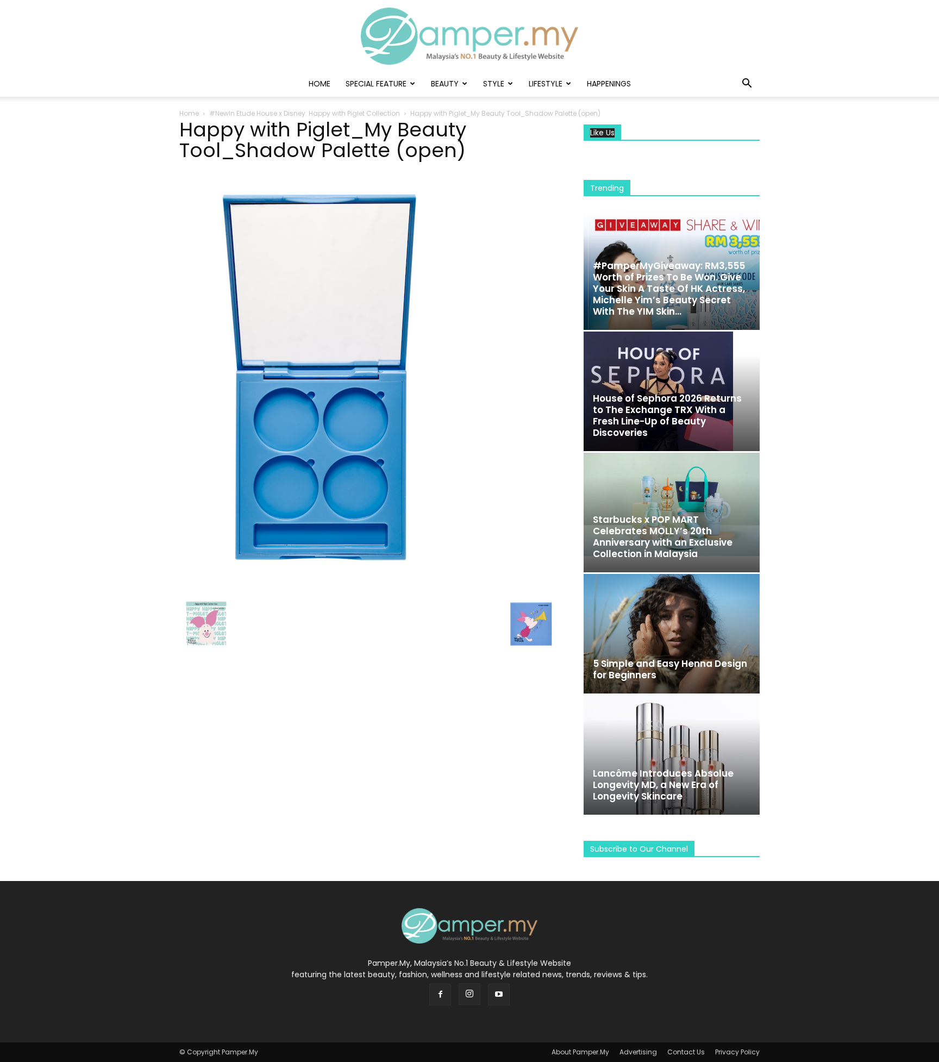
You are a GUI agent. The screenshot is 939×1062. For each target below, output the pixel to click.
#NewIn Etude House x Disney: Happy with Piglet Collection (304, 113)
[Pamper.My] (469, 36)
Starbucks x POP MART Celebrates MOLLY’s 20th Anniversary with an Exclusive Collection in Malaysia (663, 536)
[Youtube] (499, 994)
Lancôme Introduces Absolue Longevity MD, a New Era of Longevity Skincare (663, 785)
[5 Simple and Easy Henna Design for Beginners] (672, 634)
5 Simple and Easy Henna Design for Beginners (670, 669)
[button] (747, 84)
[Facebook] (440, 994)
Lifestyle (545, 83)
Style (493, 83)
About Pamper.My (580, 1052)
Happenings (609, 83)
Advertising (638, 1052)
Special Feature (376, 83)
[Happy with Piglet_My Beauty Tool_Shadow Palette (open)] (315, 586)
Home (319, 83)
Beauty (445, 83)
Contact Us (686, 1052)
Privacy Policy (737, 1052)
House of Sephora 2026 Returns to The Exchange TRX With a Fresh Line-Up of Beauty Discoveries (667, 415)
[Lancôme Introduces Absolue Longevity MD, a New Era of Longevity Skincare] (672, 755)
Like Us (602, 133)
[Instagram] (469, 994)
